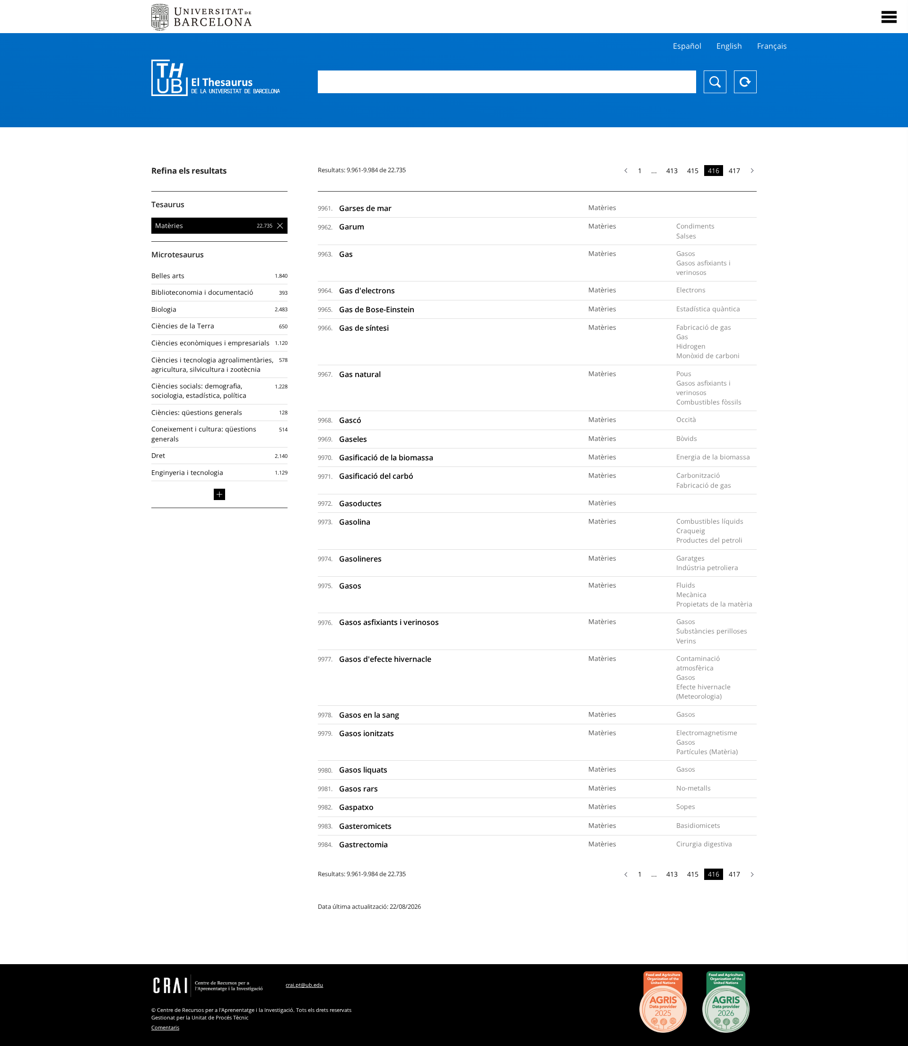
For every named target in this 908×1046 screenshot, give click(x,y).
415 (692, 170)
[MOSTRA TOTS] (219, 494)
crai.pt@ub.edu (304, 984)
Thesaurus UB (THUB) (215, 78)
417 (734, 170)
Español (687, 46)
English (729, 46)
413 (672, 170)
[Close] (889, 17)
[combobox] (507, 81)
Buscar (715, 81)
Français (772, 46)
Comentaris (165, 1027)
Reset (745, 81)
